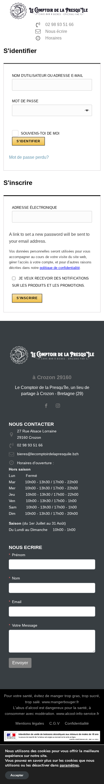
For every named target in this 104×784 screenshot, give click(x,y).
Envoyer (20, 663)
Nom (16, 578)
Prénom (18, 555)
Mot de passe (26, 101)
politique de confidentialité (60, 268)
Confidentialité (77, 723)
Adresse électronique (35, 208)
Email (16, 602)
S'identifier (28, 141)
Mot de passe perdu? (29, 157)
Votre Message (24, 625)
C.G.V (54, 723)
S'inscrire (27, 298)
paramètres (69, 765)
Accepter (16, 775)
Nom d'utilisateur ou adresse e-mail (48, 76)
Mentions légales (29, 723)
